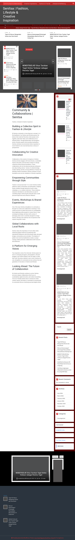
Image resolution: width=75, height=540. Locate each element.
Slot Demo (59, 435)
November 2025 (61, 403)
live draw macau (60, 440)
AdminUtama (28, 69)
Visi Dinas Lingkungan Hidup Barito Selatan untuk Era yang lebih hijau (11, 66)
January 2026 (60, 401)
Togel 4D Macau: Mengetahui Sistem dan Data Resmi (36, 27)
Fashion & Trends (44, 3)
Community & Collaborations (13, 3)
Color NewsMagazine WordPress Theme (44, 538)
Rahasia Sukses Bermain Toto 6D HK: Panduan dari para (12, 79)
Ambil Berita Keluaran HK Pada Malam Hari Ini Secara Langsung (11, 52)
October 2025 (61, 406)
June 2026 (60, 393)
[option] (36, 28)
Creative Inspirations (30, 3)
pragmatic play (60, 430)
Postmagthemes (60, 538)
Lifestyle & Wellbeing (59, 3)
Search (59, 326)
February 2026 (61, 398)
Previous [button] (55, 456)
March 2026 (60, 396)
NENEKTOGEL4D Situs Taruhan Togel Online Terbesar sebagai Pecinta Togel (60, 36)
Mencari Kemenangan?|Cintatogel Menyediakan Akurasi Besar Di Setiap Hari (36, 36)
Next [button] (61, 456)
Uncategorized (29, 49)
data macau (60, 446)
